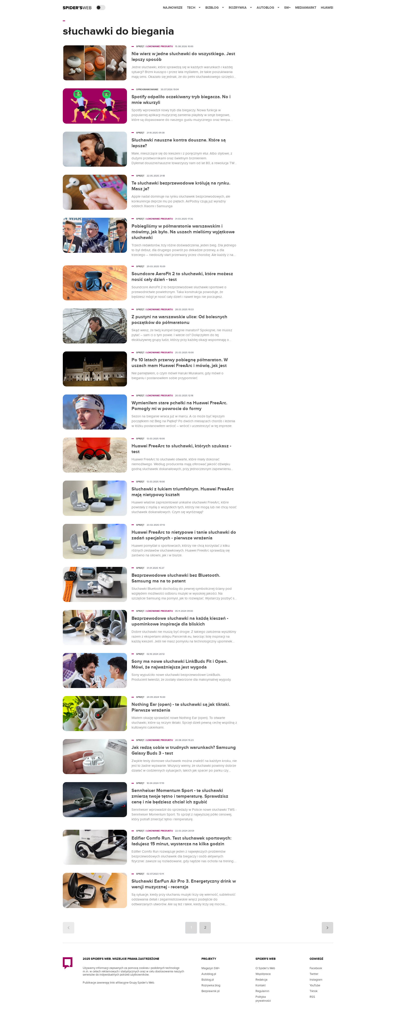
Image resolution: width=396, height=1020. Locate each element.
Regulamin (262, 991)
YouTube (315, 985)
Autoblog (265, 8)
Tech (191, 8)
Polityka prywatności (263, 999)
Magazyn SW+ (210, 968)
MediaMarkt (305, 8)
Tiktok (314, 991)
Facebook (316, 968)
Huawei (327, 8)
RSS (312, 997)
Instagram (316, 980)
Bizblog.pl (207, 980)
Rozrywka (238, 8)
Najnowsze (172, 8)
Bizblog (212, 8)
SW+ (287, 8)
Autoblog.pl (208, 974)
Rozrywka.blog (210, 985)
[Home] (77, 7)
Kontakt (261, 985)
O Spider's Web (265, 968)
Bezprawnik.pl (210, 991)
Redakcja (261, 980)
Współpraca (263, 974)
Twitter (314, 974)
